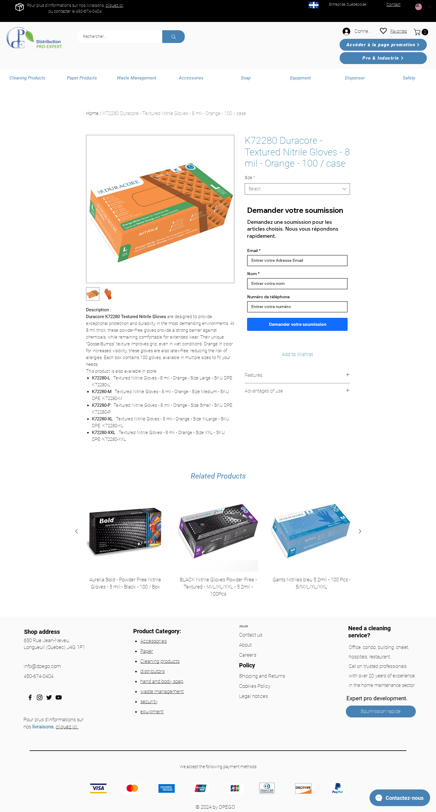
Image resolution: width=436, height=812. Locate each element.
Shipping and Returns (262, 676)
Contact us (250, 635)
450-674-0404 (89, 11)
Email (252, 250)
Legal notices (253, 696)
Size (250, 177)
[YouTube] (58, 697)
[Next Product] (360, 531)
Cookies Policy (254, 686)
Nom (252, 274)
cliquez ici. (67, 727)
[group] (218, 552)
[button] (422, 32)
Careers (247, 655)
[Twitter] (49, 697)
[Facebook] (30, 697)
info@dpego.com (42, 666)
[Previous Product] (76, 531)
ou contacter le (62, 11)
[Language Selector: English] (423, 7)
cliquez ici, (115, 5)
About (245, 645)
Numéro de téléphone (268, 297)
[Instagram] (39, 697)
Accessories (153, 641)
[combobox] (297, 189)
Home (92, 113)
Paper (146, 651)
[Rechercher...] (173, 36)
